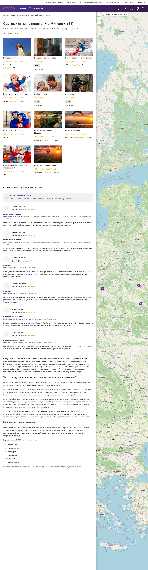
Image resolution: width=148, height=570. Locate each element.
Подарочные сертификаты (93, 2)
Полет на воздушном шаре (45, 165)
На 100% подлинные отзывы (20, 195)
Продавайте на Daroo (74, 2)
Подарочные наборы (112, 2)
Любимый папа (40, 94)
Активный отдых (37, 15)
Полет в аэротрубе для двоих (15, 131)
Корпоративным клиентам (54, 2)
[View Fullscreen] (99, 14)
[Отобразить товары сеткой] (91, 29)
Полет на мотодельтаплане (13, 319)
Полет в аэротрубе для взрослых (78, 58)
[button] (139, 285)
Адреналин (69, 94)
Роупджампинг (9, 58)
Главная (6, 15)
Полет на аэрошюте (73, 131)
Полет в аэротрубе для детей (15, 94)
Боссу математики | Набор (45, 58)
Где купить (141, 2)
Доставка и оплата (128, 2)
